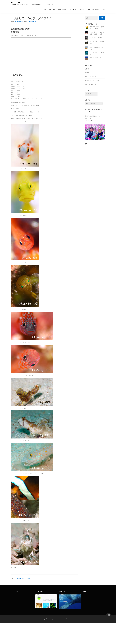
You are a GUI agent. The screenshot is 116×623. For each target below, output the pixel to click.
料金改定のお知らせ (95, 57)
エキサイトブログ (26, 578)
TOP (45, 9)
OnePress (59, 619)
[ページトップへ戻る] (109, 615)
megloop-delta (33, 22)
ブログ (103, 9)
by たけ (19, 578)
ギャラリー (73, 9)
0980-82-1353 (88, 118)
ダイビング (52, 9)
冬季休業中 (88, 69)
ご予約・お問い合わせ (93, 9)
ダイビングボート (62, 9)
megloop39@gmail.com (91, 120)
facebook (15, 591)
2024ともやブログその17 (97, 37)
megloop (16, 2)
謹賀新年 (87, 73)
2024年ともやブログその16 (92, 80)
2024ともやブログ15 (90, 84)
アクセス (81, 9)
